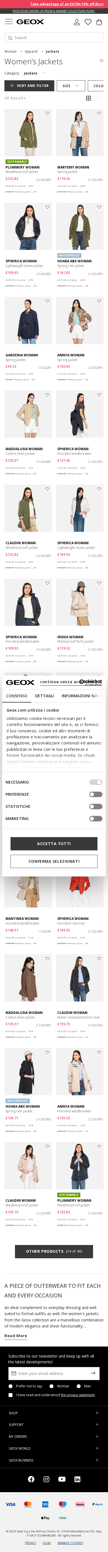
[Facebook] (31, 1480)
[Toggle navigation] (8, 22)
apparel (31, 51)
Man (87, 1386)
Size (66, 86)
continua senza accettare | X (70, 681)
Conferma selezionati (54, 861)
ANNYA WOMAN (70, 355)
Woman (63, 1386)
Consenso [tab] (16, 695)
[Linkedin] (77, 1480)
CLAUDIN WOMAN (21, 543)
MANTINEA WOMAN (22, 918)
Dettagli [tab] (44, 695)
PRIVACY (30, 1543)
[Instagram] (46, 1480)
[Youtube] (62, 1480)
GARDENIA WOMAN (22, 355)
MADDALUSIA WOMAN (24, 449)
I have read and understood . (56, 1395)
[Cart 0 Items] (99, 24)
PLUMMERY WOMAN (23, 167)
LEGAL (47, 1543)
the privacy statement (78, 1395)
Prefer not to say (29, 1386)
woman (10, 51)
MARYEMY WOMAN (73, 167)
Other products (54, 1251)
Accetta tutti (54, 843)
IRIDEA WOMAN (70, 637)
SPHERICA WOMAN (21, 261)
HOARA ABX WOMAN (74, 261)
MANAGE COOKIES (70, 1543)
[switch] (95, 794)
